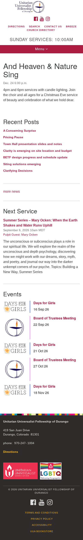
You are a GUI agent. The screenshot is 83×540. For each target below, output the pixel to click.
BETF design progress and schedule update (35, 157)
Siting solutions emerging (22, 164)
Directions (16, 26)
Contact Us (53, 26)
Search (34, 26)
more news (11, 191)
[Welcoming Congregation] (51, 470)
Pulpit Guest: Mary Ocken (20, 234)
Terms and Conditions (41, 512)
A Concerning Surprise (19, 130)
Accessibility (42, 525)
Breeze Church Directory (52, 28)
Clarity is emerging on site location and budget (37, 150)
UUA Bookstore (41, 531)
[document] (41, 231)
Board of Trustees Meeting (54, 318)
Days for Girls (44, 303)
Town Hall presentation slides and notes (32, 144)
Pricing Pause (13, 137)
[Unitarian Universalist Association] (21, 470)
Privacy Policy (42, 519)
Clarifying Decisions (18, 170)
